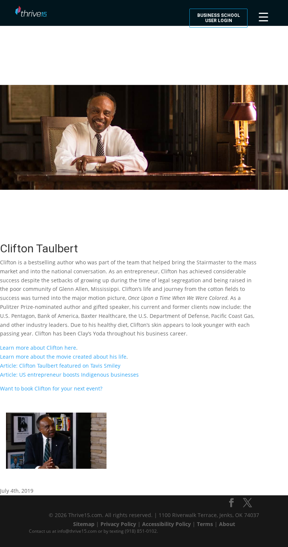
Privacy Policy (118, 524)
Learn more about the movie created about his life (63, 356)
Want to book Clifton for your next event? (51, 388)
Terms (205, 524)
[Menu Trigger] (263, 16)
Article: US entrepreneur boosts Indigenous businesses (69, 374)
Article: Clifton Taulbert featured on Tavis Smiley (60, 365)
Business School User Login (218, 18)
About (227, 524)
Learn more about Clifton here (38, 347)
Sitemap (83, 524)
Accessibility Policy (166, 524)
